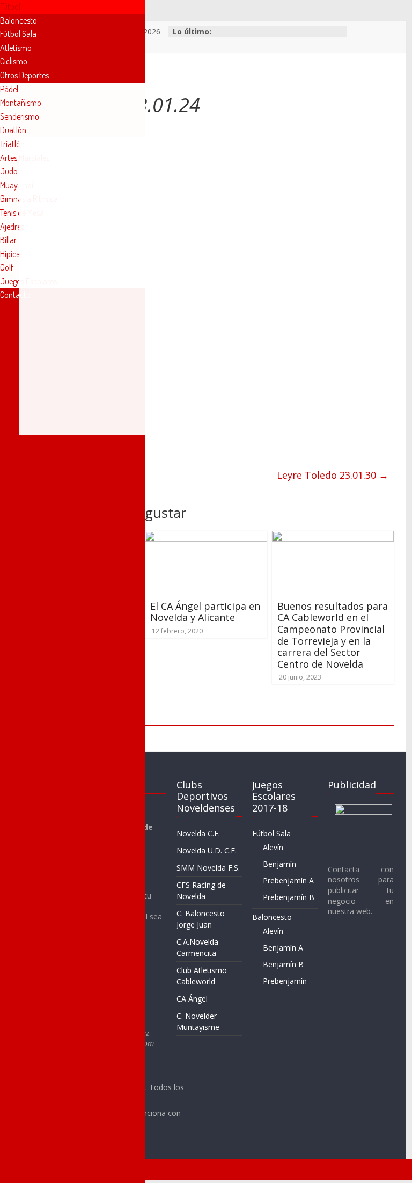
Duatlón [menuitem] (13, 130)
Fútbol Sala (271, 833)
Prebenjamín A (288, 880)
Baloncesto (272, 917)
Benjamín (279, 864)
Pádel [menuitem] (9, 89)
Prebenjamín (285, 981)
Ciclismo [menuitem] (13, 61)
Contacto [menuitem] (15, 294)
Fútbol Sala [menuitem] (18, 33)
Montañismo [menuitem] (20, 102)
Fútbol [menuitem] (10, 6)
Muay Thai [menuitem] (16, 185)
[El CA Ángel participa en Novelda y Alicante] (206, 537)
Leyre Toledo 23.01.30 (332, 475)
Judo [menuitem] (9, 171)
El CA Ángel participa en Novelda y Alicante (205, 612)
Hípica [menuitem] (10, 254)
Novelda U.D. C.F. (206, 850)
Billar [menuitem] (8, 240)
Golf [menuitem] (6, 267)
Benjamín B (283, 964)
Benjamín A (283, 948)
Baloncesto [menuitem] (18, 20)
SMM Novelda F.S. (208, 868)
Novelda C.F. (198, 833)
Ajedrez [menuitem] (12, 226)
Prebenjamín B (288, 897)
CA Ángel (192, 999)
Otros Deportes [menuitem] (24, 75)
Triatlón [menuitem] (12, 143)
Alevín (273, 847)
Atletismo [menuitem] (16, 47)
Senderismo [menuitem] (19, 116)
